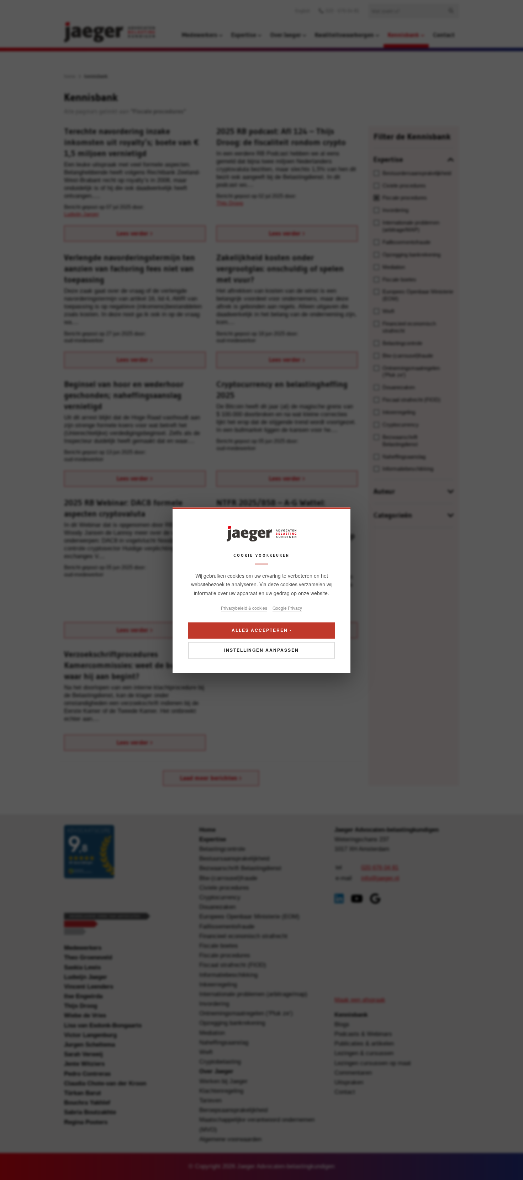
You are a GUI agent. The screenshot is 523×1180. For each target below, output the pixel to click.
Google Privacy (287, 608)
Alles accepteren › (262, 630)
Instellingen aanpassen (261, 650)
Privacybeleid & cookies (244, 608)
